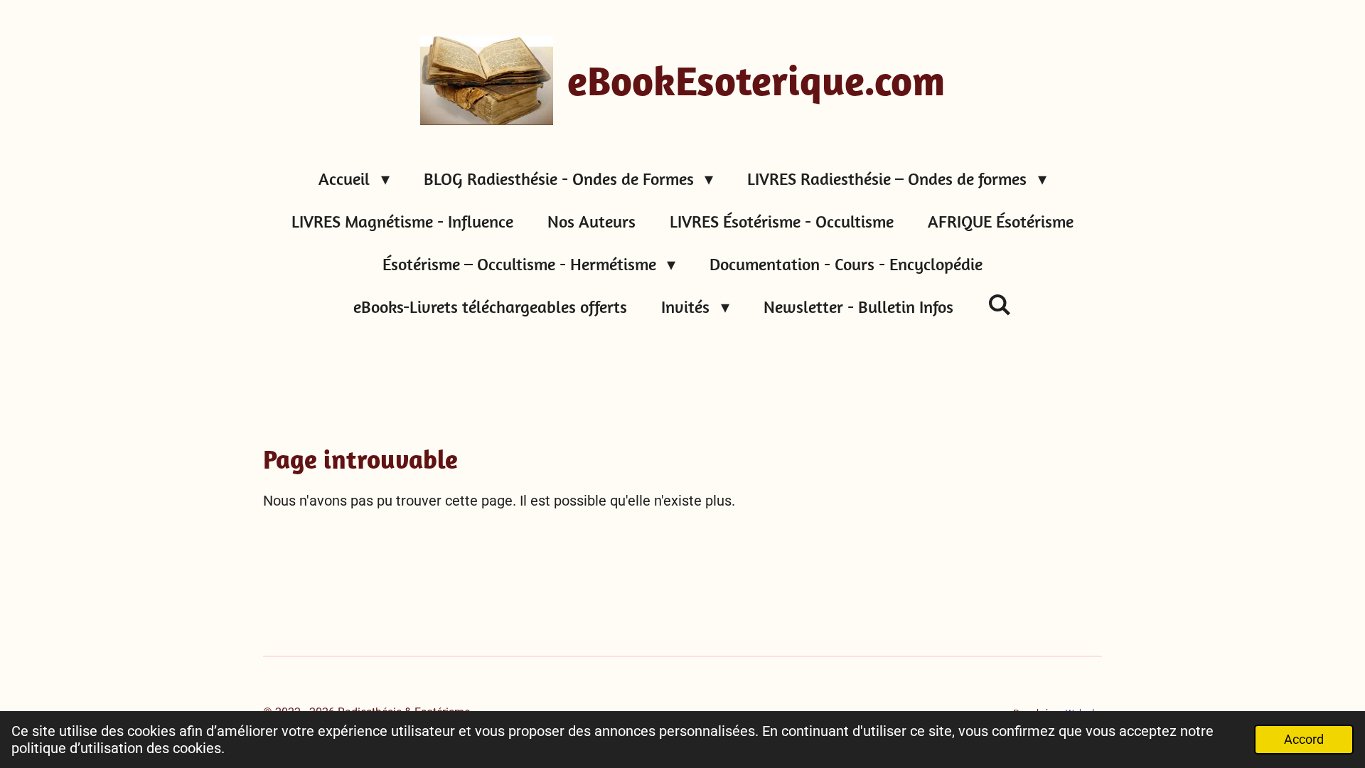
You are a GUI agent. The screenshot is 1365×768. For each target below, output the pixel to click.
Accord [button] (1304, 739)
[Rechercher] (999, 304)
